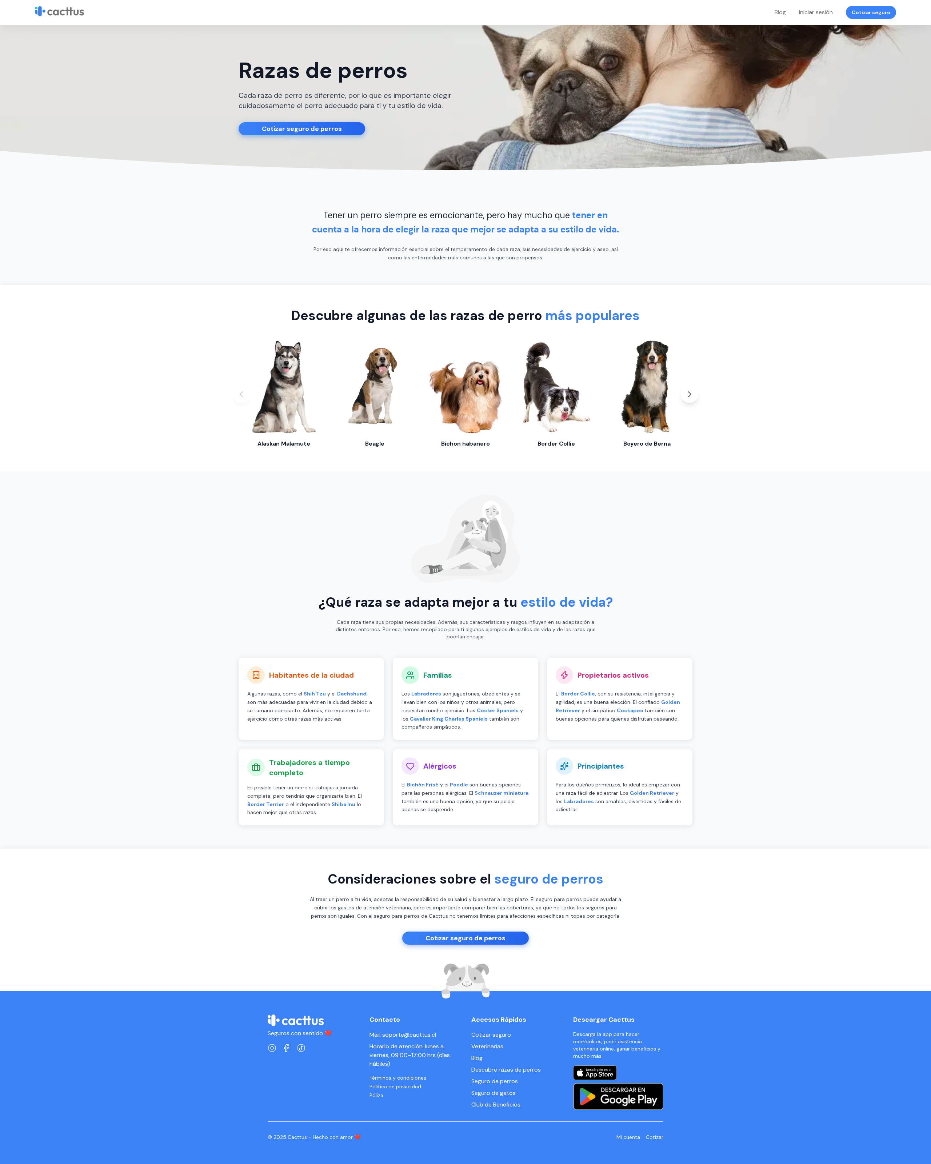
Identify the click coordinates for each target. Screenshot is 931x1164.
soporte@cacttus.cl (409, 1035)
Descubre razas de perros (506, 1069)
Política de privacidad (395, 1086)
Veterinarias (487, 1046)
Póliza (376, 1095)
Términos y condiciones (397, 1078)
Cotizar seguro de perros (302, 128)
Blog (780, 12)
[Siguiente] (689, 394)
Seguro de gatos (493, 1093)
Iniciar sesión (816, 12)
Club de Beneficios (495, 1104)
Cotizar (654, 1137)
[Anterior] (241, 394)
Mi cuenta (628, 1137)
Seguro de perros (494, 1081)
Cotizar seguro (871, 12)
